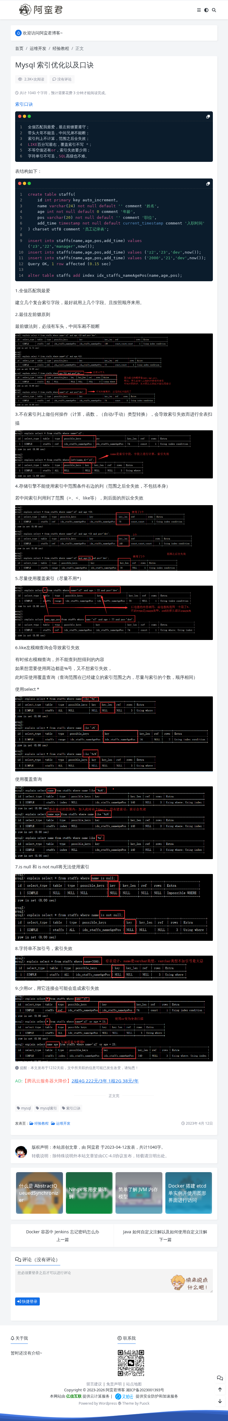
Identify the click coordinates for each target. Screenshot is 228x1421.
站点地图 (134, 1384)
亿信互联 (73, 1396)
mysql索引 (48, 1108)
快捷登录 (29, 1301)
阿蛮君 (94, 1147)
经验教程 (61, 48)
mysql (25, 1108)
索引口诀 (24, 104)
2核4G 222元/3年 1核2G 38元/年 (105, 1081)
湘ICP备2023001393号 (145, 1389)
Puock (144, 1403)
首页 (19, 48)
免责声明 (114, 1384)
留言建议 (94, 1384)
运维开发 (38, 48)
